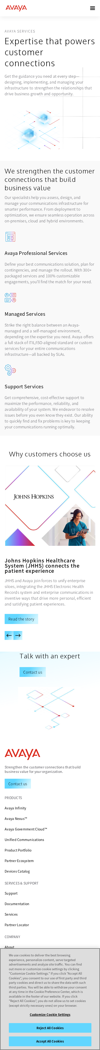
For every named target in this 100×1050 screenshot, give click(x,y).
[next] (17, 635)
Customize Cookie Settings (50, 1014)
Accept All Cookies (50, 1041)
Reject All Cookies (50, 1028)
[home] (16, 8)
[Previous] (9, 635)
